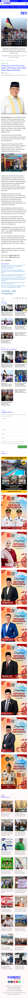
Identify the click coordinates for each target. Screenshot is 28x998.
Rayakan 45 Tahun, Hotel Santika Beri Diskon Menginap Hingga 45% (7, 948)
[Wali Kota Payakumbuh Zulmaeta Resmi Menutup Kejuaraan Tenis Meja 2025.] (7, 335)
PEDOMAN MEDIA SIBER (14, 987)
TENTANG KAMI (17, 986)
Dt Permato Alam (6, 291)
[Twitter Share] (1, 500)
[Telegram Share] (23, 298)
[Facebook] (9, 982)
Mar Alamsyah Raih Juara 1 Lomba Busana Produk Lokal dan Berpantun (21, 891)
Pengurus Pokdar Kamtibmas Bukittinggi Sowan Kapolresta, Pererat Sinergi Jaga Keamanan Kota (20, 815)
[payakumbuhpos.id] (7, 4)
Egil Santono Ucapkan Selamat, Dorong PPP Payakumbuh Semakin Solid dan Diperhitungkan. (20, 853)
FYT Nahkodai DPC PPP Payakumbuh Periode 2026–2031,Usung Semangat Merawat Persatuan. (7, 872)
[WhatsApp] (19, 982)
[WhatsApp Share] (1, 493)
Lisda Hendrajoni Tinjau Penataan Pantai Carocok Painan (7, 891)
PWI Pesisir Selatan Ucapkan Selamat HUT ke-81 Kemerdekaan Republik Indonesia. (6, 910)
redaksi (5, 72)
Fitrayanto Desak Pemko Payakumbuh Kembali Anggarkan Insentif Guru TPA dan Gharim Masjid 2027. (7, 929)
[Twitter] (11, 982)
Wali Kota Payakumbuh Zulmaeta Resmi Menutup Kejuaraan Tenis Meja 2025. (14, 39)
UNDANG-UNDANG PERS (13, 989)
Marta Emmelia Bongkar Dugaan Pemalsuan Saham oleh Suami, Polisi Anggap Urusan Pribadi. (13, 286)
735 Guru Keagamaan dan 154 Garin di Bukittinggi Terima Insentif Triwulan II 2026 (21, 948)
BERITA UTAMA (14, 33)
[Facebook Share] (14, 298)
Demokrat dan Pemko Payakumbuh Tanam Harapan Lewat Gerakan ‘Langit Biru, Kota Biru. (20, 929)
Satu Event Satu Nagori (7, 293)
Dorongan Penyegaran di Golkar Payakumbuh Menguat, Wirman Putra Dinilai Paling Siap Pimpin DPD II (13, 271)
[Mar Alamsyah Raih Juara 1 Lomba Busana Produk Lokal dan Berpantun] (21, 882)
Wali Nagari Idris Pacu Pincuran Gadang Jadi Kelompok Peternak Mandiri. (20, 834)
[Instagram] (14, 982)
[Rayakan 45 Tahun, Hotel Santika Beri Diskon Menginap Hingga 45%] (7, 940)
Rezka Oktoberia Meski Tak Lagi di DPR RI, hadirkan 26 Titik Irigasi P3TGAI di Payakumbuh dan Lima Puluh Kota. (13, 279)
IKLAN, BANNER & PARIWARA (14, 990)
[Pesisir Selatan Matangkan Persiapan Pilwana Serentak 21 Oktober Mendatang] (21, 863)
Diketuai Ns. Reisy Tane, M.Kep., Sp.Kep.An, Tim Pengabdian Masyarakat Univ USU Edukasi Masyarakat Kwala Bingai (13, 267)
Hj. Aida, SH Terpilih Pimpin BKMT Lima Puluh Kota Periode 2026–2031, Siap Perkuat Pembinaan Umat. (7, 853)
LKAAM (14, 291)
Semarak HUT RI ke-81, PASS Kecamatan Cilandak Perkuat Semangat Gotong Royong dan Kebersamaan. (6, 815)
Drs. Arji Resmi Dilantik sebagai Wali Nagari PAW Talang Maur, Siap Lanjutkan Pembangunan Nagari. (7, 834)
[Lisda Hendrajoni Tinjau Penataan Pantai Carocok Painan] (7, 882)
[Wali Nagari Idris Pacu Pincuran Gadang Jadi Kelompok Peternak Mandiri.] (21, 825)
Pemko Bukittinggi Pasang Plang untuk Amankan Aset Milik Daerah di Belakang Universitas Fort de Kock (21, 967)
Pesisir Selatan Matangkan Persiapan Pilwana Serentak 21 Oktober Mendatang (20, 872)
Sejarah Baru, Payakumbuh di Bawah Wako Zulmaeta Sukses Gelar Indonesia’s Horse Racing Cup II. (13, 275)
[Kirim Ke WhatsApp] (26, 298)
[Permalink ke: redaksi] (2, 73)
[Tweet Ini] (17, 298)
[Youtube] (17, 982)
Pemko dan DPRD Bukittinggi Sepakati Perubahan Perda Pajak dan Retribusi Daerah (6, 967)
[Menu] (2, 4)
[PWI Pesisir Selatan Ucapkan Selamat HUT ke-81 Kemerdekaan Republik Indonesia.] (7, 902)
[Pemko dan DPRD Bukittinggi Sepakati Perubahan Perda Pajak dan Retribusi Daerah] (7, 959)
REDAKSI (8, 986)
